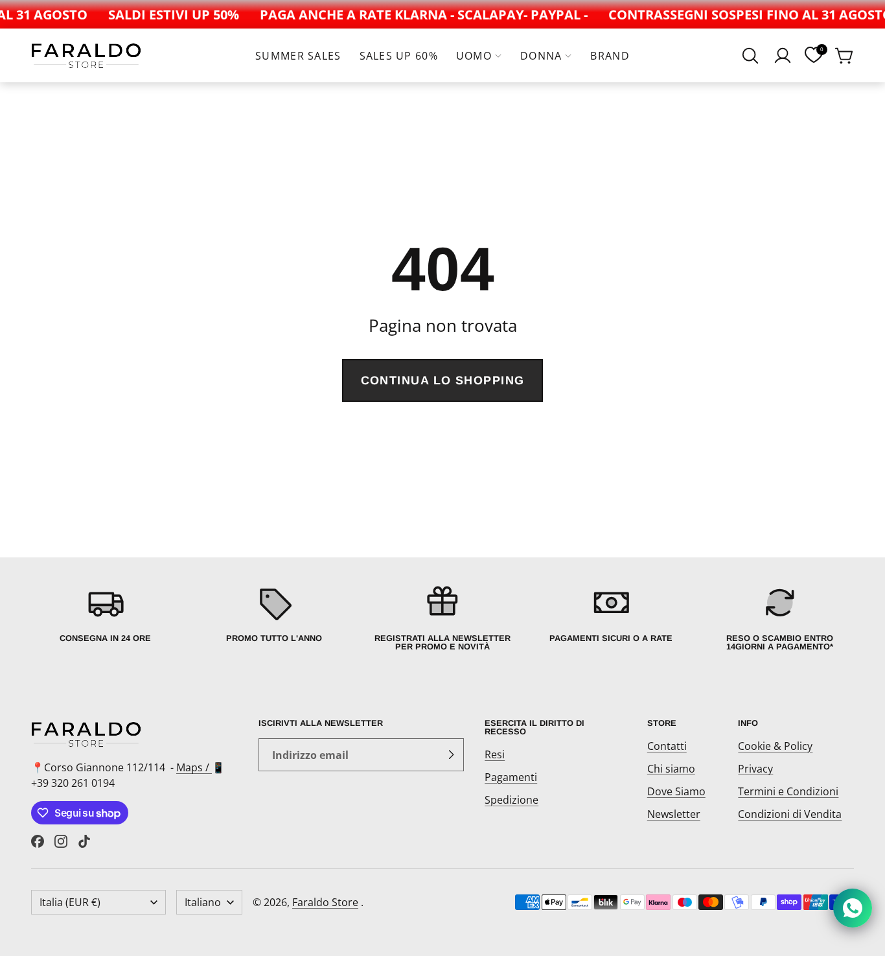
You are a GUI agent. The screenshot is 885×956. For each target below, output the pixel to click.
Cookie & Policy (775, 746)
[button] (750, 55)
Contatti (667, 746)
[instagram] (60, 841)
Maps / (194, 767)
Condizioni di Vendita (790, 814)
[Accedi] (782, 55)
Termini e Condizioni (788, 791)
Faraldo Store (325, 902)
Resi (495, 754)
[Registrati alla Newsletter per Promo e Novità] (442, 617)
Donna (541, 56)
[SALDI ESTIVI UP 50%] (168, 14)
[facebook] (37, 841)
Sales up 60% (399, 56)
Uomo (474, 56)
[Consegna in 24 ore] (105, 617)
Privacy (755, 769)
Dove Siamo (676, 791)
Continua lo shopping (443, 380)
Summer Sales (298, 56)
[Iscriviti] (451, 755)
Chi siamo (671, 769)
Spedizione (511, 800)
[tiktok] (84, 841)
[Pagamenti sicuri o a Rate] (611, 617)
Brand (609, 56)
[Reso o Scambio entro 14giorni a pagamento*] (780, 617)
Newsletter (673, 814)
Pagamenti (511, 777)
